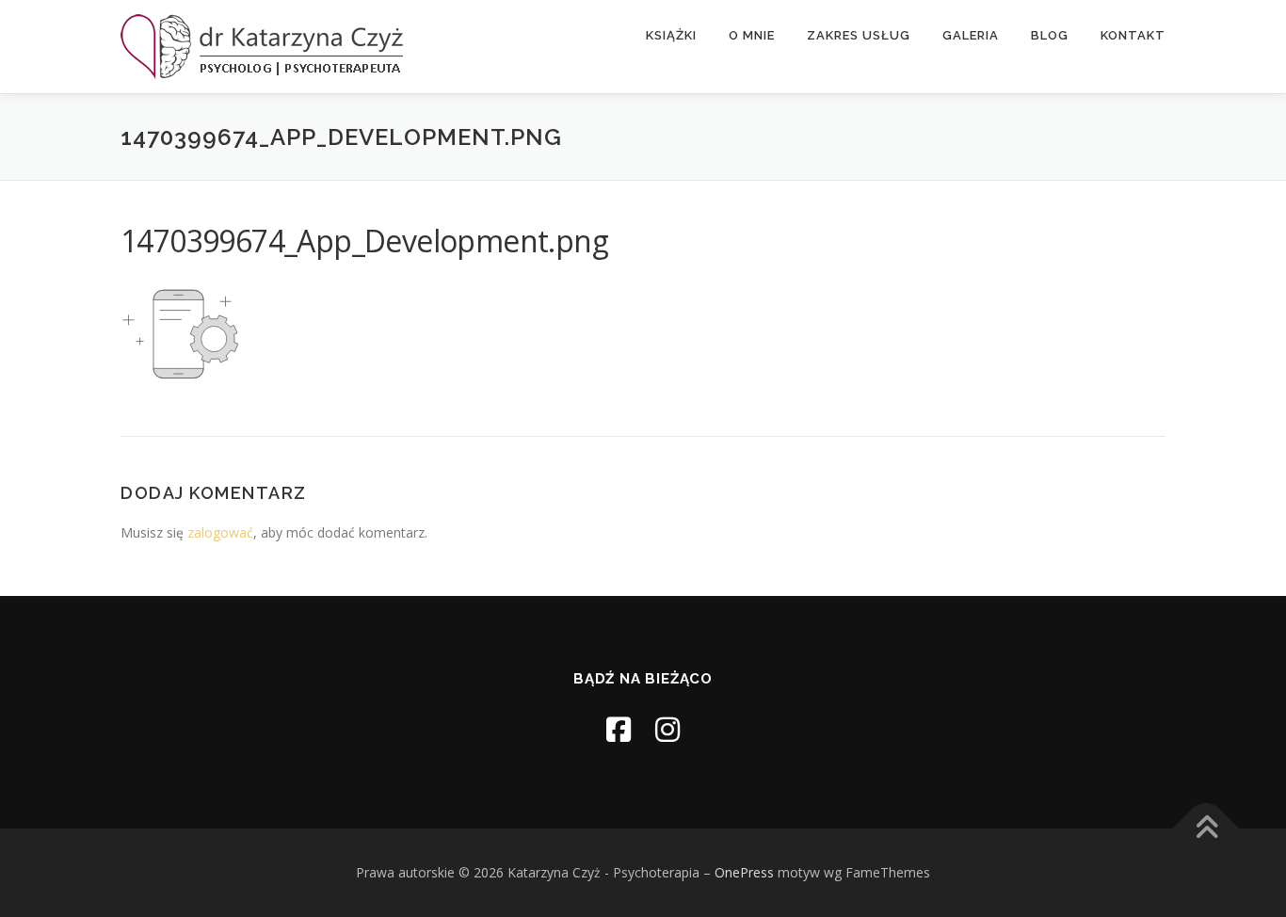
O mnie (752, 35)
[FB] (618, 729)
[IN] (667, 729)
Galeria (970, 35)
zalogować (220, 532)
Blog (1050, 35)
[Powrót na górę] (1206, 829)
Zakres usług (858, 35)
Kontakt (1133, 35)
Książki (671, 35)
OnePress (744, 872)
